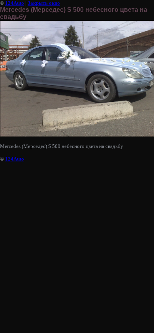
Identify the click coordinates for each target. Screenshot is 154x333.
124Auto (14, 3)
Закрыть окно (44, 3)
